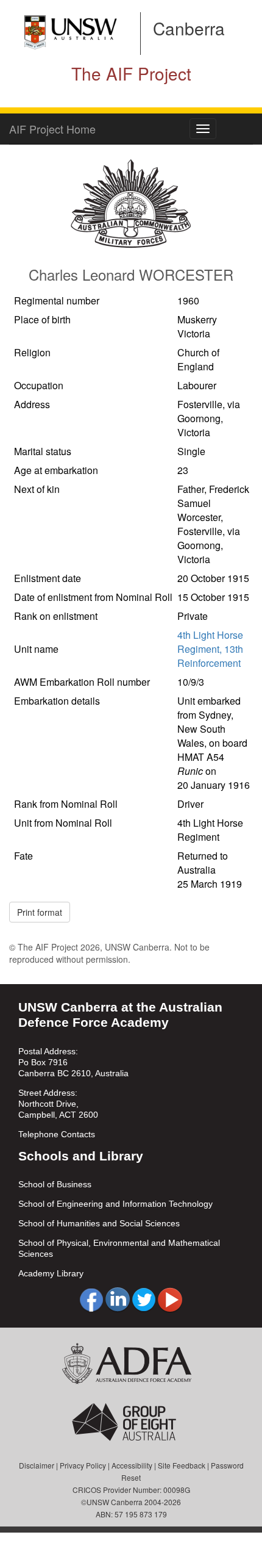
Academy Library (50, 1273)
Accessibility (132, 1465)
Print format (39, 912)
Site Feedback (181, 1465)
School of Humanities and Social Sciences (99, 1223)
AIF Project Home (52, 129)
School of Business (54, 1184)
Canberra (189, 28)
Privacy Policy (83, 1465)
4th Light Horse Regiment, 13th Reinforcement (210, 649)
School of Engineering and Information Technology (115, 1204)
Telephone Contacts (56, 1134)
